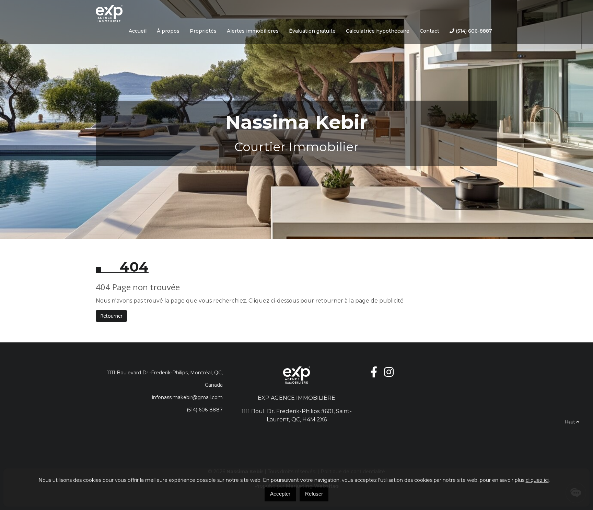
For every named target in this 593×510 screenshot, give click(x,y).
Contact (429, 31)
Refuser (314, 494)
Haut (570, 421)
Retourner (111, 316)
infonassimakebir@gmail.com (187, 397)
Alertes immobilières (253, 31)
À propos (168, 31)
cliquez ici (537, 480)
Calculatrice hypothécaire (377, 31)
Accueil (138, 31)
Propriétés (203, 31)
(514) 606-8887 (473, 31)
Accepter (280, 494)
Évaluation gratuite (312, 31)
